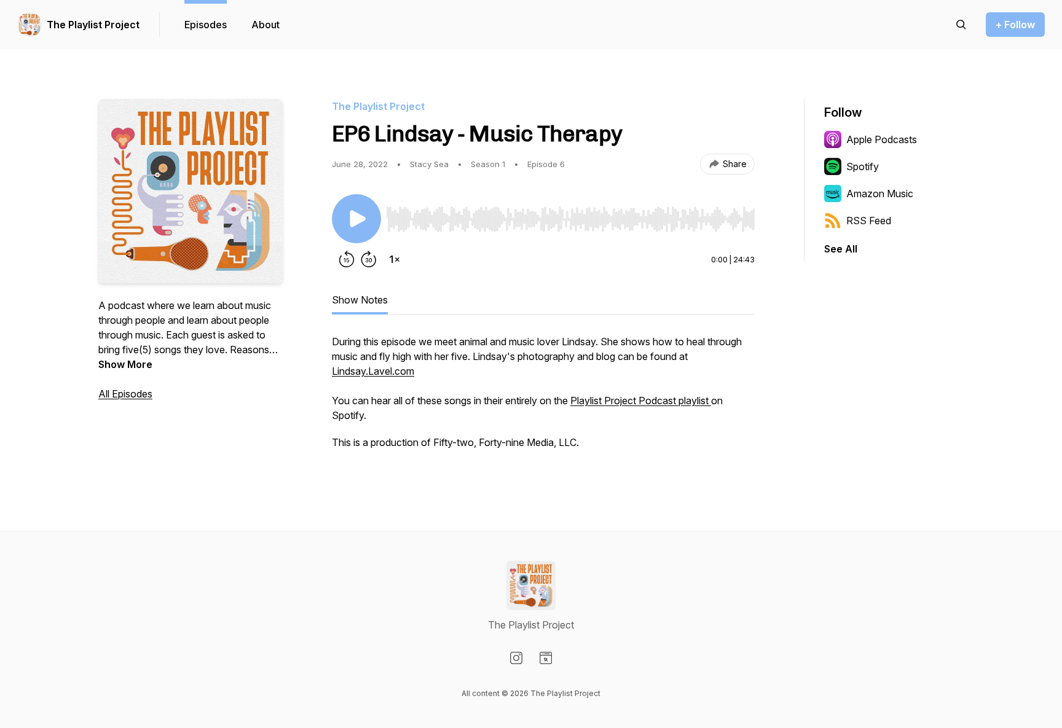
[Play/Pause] (356, 218)
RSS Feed (868, 220)
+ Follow (1015, 24)
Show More (125, 364)
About (265, 24)
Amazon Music (879, 193)
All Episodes (125, 394)
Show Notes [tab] (360, 300)
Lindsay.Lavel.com (373, 371)
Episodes (205, 24)
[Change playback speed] (394, 259)
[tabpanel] (543, 398)
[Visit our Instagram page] (516, 658)
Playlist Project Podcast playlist (640, 400)
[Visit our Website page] (546, 658)
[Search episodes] (961, 24)
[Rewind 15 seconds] (346, 259)
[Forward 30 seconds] (368, 259)
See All (840, 249)
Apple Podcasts (881, 139)
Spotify (862, 166)
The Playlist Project (93, 24)
